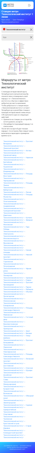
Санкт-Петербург (18, 20)
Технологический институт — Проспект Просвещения (18, 284)
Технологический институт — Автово (17, 151)
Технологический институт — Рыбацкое (18, 289)
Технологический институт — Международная (14, 383)
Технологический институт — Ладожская (14, 346)
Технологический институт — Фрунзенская (14, 242)
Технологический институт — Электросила (14, 233)
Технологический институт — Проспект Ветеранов (18, 142)
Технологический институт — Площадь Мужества (17, 196)
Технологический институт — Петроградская (14, 265)
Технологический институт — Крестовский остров (14, 422)
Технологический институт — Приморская (14, 327)
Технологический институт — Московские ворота (14, 237)
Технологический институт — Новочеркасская (14, 351)
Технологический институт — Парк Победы (16, 228)
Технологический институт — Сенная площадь (17, 251)
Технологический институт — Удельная (18, 278)
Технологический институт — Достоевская (14, 364)
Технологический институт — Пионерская (14, 274)
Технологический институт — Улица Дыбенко (16, 337)
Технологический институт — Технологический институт (14, 247)
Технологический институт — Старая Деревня (17, 427)
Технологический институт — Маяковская (14, 314)
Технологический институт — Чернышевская (14, 179)
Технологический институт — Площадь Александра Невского (17, 309)
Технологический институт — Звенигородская (14, 402)
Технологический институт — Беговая (17, 333)
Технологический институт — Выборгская (14, 189)
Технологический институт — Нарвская (18, 157)
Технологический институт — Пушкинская (14, 166)
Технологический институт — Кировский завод (14, 154)
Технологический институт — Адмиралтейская (14, 408)
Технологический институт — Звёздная (18, 220)
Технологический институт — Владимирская (14, 170)
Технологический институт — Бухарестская (14, 388)
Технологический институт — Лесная (17, 192)
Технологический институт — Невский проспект (17, 256)
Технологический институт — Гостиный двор (18, 318)
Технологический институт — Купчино (17, 218)
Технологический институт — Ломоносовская (14, 300)
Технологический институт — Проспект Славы (18, 378)
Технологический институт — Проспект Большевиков (18, 341)
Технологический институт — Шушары (17, 370)
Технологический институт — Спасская (18, 368)
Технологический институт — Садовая (17, 405)
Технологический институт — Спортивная (14, 413)
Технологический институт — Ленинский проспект (14, 147)
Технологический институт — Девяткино (14, 214)
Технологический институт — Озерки (17, 280)
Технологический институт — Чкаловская (14, 418)
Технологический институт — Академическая (14, 205)
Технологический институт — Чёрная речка (17, 270)
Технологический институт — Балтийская (14, 161)
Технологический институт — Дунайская (14, 374)
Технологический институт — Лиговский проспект (18, 360)
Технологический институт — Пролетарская (14, 295)
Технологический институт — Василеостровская (14, 323)
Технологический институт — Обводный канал (18, 397)
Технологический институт (10, 22)
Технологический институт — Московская (14, 223)
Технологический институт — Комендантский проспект (14, 432)
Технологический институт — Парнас (17, 287)
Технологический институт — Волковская (14, 392)
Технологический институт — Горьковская (14, 260)
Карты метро (5, 20)
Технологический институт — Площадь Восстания (17, 175)
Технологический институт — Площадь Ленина (17, 184)
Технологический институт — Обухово (17, 292)
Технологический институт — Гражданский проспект (14, 210)
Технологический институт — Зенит (16, 331)
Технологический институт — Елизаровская (14, 304)
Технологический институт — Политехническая (14, 200)
